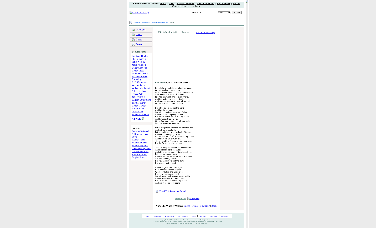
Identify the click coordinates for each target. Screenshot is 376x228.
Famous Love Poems (191, 6)
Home (163, 3)
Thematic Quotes (140, 145)
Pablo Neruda (138, 62)
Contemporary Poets (141, 148)
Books (139, 44)
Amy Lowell (138, 108)
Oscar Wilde (137, 111)
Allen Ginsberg (139, 91)
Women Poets (138, 139)
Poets (171, 3)
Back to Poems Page (205, 32)
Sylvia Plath (137, 94)
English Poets (138, 157)
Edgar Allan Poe (139, 67)
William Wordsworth (141, 88)
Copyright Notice (183, 216)
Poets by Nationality (141, 131)
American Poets (139, 154)
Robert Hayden (139, 105)
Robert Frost (137, 70)
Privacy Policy (169, 216)
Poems (139, 34)
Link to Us (202, 216)
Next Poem (180, 198)
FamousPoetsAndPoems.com (141, 22)
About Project (157, 216)
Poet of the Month (205, 3)
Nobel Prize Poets (140, 151)
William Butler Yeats (141, 100)
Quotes (139, 39)
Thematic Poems (139, 142)
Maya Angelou (139, 65)
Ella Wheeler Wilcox (162, 22)
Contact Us (224, 216)
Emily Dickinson (140, 73)
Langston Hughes (140, 56)
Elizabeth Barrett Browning (139, 77)
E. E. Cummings (139, 82)
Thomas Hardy (139, 102)
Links (193, 216)
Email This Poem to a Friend (172, 191)
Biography (141, 29)
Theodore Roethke (140, 114)
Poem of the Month (185, 3)
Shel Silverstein (139, 59)
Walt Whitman (138, 85)
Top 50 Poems (223, 3)
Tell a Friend (213, 216)
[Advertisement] (179, 58)
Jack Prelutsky (138, 97)
